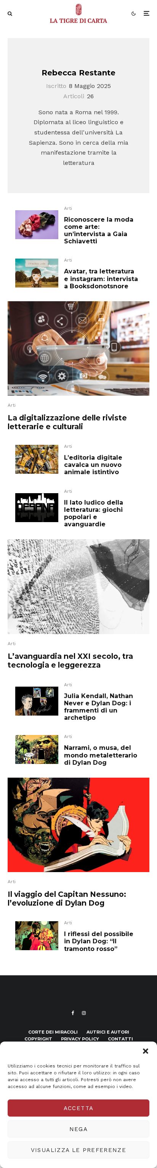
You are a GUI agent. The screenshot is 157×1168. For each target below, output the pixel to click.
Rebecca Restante (78, 72)
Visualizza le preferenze (78, 1150)
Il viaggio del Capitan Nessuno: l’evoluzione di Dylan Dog (67, 899)
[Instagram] (84, 1013)
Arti (68, 208)
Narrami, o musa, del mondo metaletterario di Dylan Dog (100, 755)
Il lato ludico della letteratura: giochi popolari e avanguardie (93, 513)
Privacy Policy (80, 1039)
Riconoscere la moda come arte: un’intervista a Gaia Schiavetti (98, 230)
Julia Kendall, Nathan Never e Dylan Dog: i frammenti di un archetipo (98, 707)
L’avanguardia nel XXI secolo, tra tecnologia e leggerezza (70, 660)
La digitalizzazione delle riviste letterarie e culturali (67, 422)
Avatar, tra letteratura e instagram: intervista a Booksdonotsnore (101, 278)
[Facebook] (73, 1013)
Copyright (38, 1039)
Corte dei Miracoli (53, 1032)
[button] (145, 1051)
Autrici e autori (108, 1032)
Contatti (120, 1039)
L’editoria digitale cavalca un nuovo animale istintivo (93, 465)
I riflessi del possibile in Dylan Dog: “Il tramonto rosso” (98, 941)
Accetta (78, 1108)
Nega (78, 1129)
